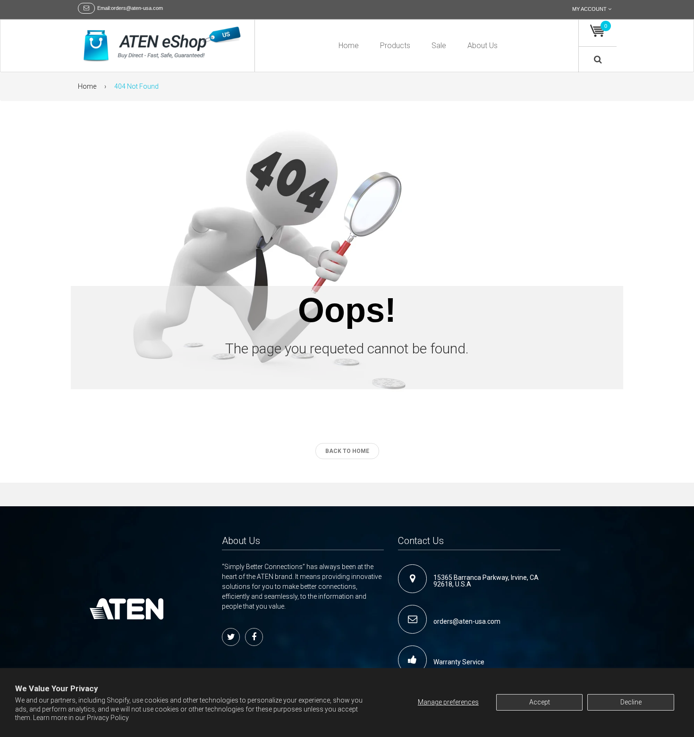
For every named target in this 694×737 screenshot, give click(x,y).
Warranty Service (458, 662)
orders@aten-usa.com (466, 621)
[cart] (598, 31)
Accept (539, 702)
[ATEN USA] (163, 44)
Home (87, 86)
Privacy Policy (108, 717)
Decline (631, 702)
